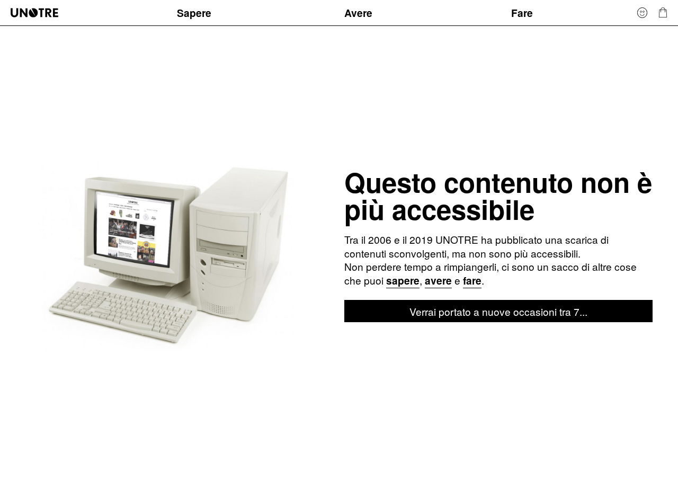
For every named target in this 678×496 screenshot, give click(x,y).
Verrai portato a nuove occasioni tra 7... (498, 311)
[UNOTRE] (88, 12)
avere (438, 280)
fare (472, 280)
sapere (403, 280)
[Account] (642, 12)
